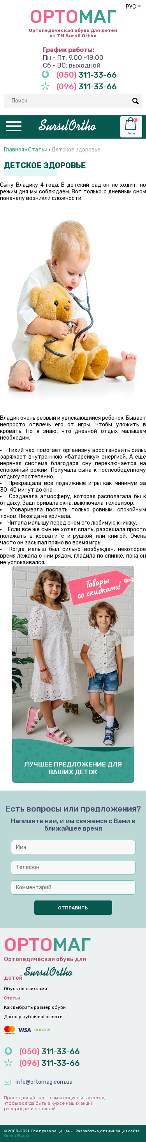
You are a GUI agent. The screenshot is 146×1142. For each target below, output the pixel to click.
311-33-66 (86, 75)
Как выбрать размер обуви (35, 1007)
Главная (14, 149)
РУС (131, 6)
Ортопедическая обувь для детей (47, 957)
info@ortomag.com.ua (44, 1082)
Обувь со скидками (25, 988)
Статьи (37, 149)
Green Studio (16, 1135)
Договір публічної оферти (33, 1016)
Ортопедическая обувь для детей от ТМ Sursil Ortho (73, 22)
